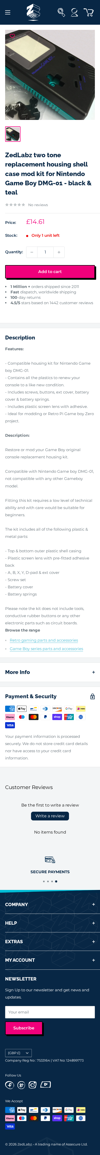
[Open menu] (7, 12)
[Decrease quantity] (31, 252)
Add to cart (50, 271)
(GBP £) (14, 1053)
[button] (9, 310)
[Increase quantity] (59, 252)
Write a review (50, 815)
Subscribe (23, 1028)
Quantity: (14, 251)
